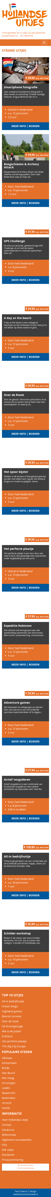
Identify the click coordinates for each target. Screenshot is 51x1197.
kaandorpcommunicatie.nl (25, 1194)
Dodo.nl (23, 1191)
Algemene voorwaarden (17, 1140)
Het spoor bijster (16, 472)
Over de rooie (10, 1021)
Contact (7, 1125)
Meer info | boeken (25, 126)
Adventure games (17, 702)
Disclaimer (8, 1154)
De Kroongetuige (12, 1026)
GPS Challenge (14, 241)
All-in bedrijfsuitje (17, 856)
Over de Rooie (14, 395)
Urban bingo (10, 1006)
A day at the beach (17, 318)
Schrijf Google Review (25, 1168)
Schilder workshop (17, 933)
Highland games (12, 1011)
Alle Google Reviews (25, 1165)
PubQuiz (7, 1036)
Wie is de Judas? (11, 1031)
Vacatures (8, 1130)
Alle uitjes (8, 1150)
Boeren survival (11, 1016)
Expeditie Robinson (18, 625)
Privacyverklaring (12, 1159)
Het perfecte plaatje (18, 549)
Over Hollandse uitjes (15, 1120)
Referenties (9, 1135)
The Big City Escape (14, 1046)
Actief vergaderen (17, 779)
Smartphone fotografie (20, 87)
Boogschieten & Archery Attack (21, 165)
